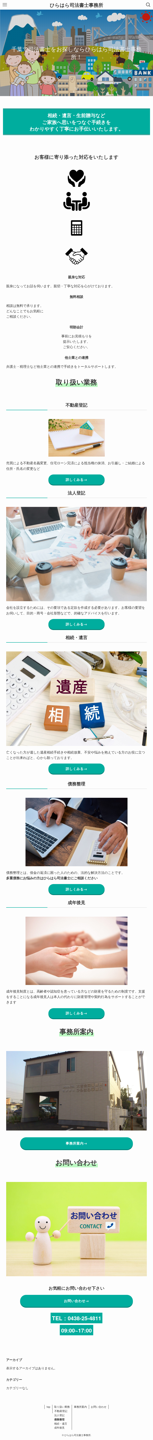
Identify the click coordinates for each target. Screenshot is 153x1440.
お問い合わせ (98, 1407)
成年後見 (59, 1427)
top (48, 1407)
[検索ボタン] (148, 5)
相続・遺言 (60, 1423)
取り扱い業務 (62, 1407)
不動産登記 (60, 1411)
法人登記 (59, 1415)
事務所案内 (80, 1407)
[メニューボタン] (5, 5)
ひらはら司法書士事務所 (76, 4)
